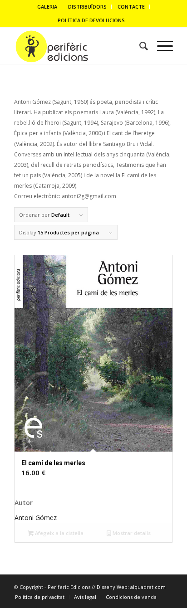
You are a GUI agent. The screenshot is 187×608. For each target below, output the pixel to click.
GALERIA (47, 6)
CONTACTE (131, 6)
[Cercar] (139, 46)
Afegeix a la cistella (59, 533)
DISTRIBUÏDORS (87, 6)
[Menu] (160, 46)
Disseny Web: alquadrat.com (131, 587)
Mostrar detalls (131, 533)
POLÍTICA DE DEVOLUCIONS (91, 20)
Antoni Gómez (36, 517)
